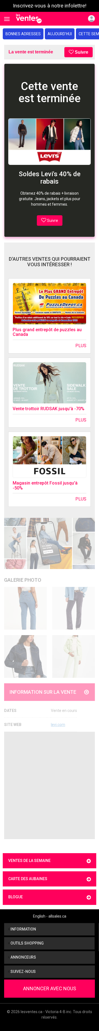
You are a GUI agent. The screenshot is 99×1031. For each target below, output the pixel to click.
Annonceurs (23, 957)
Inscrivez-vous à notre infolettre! (49, 6)
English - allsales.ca (49, 916)
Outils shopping (27, 943)
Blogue (15, 897)
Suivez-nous (23, 971)
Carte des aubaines (27, 879)
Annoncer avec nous (49, 988)
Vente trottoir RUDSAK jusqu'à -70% (48, 408)
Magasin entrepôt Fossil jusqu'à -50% (45, 485)
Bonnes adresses (23, 34)
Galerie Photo (22, 580)
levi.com (58, 724)
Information (23, 929)
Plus (80, 345)
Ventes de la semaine (29, 860)
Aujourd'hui (60, 34)
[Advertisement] (49, 785)
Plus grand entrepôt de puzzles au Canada (47, 332)
